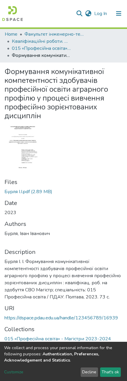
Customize (13, 372)
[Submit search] (79, 13)
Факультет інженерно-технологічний (54, 34)
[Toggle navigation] (118, 13)
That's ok (110, 372)
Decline (89, 372)
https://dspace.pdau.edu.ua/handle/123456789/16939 (61, 318)
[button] (88, 13)
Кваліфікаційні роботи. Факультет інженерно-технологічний (41, 41)
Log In (101, 13)
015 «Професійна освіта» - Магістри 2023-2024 (41, 48)
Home (11, 34)
